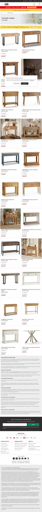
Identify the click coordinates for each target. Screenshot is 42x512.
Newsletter (21, 448)
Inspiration (17, 448)
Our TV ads (34, 443)
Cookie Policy (14, 461)
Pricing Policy (14, 462)
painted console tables (7, 389)
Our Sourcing (37, 449)
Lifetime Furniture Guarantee (20, 443)
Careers (34, 448)
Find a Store (17, 446)
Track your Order (18, 449)
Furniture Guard (4, 446)
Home (1, 12)
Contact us (3, 443)
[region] (21, 80)
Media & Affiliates (31, 449)
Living (5, 12)
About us (30, 443)
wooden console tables (15, 371)
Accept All (24, 83)
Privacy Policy (19, 461)
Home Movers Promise (5, 449)
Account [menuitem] (34, 4)
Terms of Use (27, 462)
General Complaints (4, 448)
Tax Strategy (30, 448)
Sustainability (37, 446)
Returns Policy (3, 451)
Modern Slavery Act (31, 446)
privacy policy (24, 427)
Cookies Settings (16, 83)
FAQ (5, 443)
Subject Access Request (5, 452)
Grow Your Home (22, 446)
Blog (26, 443)
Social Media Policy (26, 461)
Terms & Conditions (21, 462)
